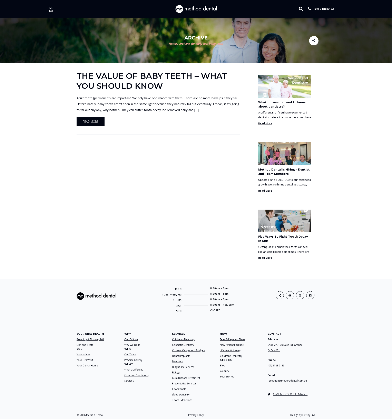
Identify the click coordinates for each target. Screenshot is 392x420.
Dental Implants (181, 356)
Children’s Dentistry (183, 339)
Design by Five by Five (302, 415)
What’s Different (133, 369)
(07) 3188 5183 (323, 8)
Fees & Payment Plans (232, 339)
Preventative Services (184, 383)
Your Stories (227, 376)
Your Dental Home (87, 365)
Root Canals (179, 389)
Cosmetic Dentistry (183, 345)
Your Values (83, 354)
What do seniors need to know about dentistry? (282, 104)
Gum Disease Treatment (186, 378)
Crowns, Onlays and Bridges (188, 350)
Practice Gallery (133, 360)
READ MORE (90, 122)
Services (129, 380)
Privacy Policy (196, 415)
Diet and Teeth (85, 345)
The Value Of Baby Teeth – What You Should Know (152, 81)
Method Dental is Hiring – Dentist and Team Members (284, 171)
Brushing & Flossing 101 (90, 339)
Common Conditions (136, 375)
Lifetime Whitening (230, 350)
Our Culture (131, 339)
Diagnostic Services (183, 367)
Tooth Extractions (182, 400)
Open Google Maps (290, 394)
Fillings (176, 372)
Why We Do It (132, 345)
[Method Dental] (196, 9)
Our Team (130, 354)
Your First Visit (85, 360)
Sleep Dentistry (180, 394)
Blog (222, 365)
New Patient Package (232, 345)
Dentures (177, 361)
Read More (265, 123)
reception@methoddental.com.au (287, 380)
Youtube (225, 371)
